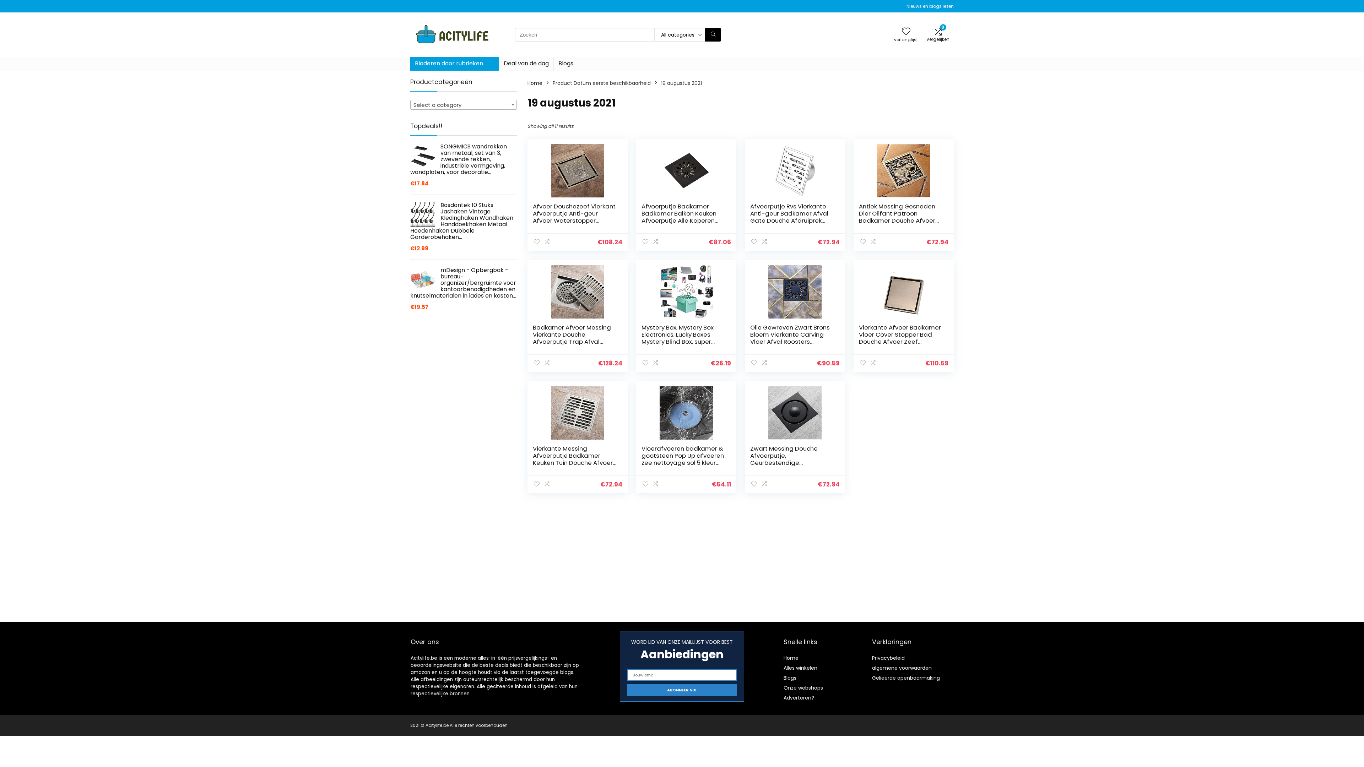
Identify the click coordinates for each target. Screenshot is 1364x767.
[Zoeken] (713, 35)
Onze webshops (803, 687)
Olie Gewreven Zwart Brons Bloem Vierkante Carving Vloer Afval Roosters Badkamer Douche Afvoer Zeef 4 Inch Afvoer (790, 341)
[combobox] (463, 105)
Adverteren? (799, 697)
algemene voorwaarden (902, 667)
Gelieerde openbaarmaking (906, 677)
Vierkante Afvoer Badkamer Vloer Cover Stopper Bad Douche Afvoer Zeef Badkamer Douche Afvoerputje (900, 341)
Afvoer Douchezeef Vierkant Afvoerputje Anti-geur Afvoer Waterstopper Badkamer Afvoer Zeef (574, 217)
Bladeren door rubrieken (449, 63)
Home (534, 83)
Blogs (565, 63)
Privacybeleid (888, 658)
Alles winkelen (800, 667)
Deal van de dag (526, 63)
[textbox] (463, 105)
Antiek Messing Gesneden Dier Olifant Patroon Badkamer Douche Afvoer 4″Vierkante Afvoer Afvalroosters (897, 220)
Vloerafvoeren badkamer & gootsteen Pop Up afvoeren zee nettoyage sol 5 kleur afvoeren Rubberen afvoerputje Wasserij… (683, 462)
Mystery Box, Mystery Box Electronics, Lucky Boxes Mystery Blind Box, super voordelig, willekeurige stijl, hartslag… (681, 341)
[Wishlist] (906, 32)
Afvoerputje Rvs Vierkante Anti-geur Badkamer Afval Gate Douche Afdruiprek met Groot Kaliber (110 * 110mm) (789, 220)
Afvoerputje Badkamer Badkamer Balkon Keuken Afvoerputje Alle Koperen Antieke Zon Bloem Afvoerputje (679, 220)
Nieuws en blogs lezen (930, 6)
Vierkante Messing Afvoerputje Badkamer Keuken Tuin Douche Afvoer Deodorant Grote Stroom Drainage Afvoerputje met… (574, 462)
